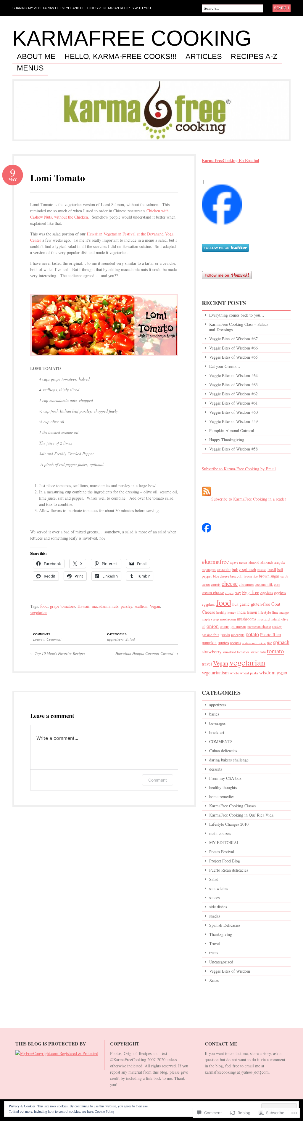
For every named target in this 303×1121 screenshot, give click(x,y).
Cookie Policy (105, 1111)
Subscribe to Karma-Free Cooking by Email (239, 469)
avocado (224, 569)
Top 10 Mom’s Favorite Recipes (57, 653)
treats (213, 952)
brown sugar (269, 576)
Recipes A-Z (254, 56)
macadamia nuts (105, 606)
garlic (244, 604)
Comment (157, 779)
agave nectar (238, 562)
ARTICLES (204, 56)
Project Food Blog (224, 861)
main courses (220, 833)
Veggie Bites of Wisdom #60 (233, 412)
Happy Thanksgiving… (228, 439)
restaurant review (254, 643)
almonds (266, 562)
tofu (263, 652)
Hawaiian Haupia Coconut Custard (146, 653)
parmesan (238, 626)
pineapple (237, 635)
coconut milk (264, 584)
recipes (235, 642)
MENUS (30, 68)
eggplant (208, 604)
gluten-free (260, 604)
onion (213, 625)
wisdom (267, 672)
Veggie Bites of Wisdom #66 (233, 348)
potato (252, 634)
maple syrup (210, 619)
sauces (214, 897)
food (44, 606)
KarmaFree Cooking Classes (232, 806)
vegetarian (38, 612)
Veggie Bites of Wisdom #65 (233, 357)
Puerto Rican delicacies (228, 870)
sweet (255, 651)
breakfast (216, 732)
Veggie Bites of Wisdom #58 (233, 449)
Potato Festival (221, 851)
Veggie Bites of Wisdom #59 (233, 421)
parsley (126, 606)
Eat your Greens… (224, 366)
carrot (206, 584)
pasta (225, 634)
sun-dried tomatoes (236, 651)
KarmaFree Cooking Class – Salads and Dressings (238, 326)
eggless (280, 592)
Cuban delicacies (223, 750)
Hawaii (83, 606)
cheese (230, 583)
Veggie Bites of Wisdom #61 (233, 403)
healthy (221, 612)
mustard (263, 619)
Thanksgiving (220, 934)
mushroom (228, 619)
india (241, 612)
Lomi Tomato (57, 178)
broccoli (236, 576)
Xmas (214, 980)
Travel (214, 943)
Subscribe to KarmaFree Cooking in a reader (248, 499)
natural (275, 619)
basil (271, 569)
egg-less (266, 592)
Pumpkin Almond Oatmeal (231, 430)
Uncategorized (221, 962)
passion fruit (210, 635)
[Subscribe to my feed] (206, 499)
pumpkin (209, 642)
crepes (229, 593)
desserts (215, 769)
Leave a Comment (47, 639)
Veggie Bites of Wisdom (229, 971)
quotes (223, 642)
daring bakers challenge (229, 760)
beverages (217, 723)
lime (275, 612)
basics (214, 714)
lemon (252, 612)
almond (254, 562)
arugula (279, 562)
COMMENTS (221, 741)
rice (269, 642)
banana (261, 570)
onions (224, 626)
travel (207, 664)
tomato (275, 651)
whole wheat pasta (244, 673)
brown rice (251, 576)
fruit (235, 604)
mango (284, 612)
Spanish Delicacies (224, 925)
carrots (215, 584)
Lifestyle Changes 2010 (229, 824)
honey (232, 612)
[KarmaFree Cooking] (222, 227)
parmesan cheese (259, 626)
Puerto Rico (270, 634)
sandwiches (218, 888)
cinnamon (246, 584)
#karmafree (215, 561)
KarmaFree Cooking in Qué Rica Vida (241, 815)
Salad (130, 639)
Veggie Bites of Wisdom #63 (233, 384)
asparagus (209, 569)
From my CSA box (225, 778)
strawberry (212, 651)
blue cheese (221, 576)
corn (277, 584)
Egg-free (250, 592)
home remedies (221, 796)
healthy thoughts (223, 787)
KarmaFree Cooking (132, 38)
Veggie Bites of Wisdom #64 (233, 375)
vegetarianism (215, 672)
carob (284, 576)
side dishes (218, 907)
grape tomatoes (62, 606)
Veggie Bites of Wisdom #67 (233, 338)
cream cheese (213, 592)
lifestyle (264, 612)
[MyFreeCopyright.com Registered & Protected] (56, 1053)
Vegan (155, 606)
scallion (141, 606)
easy (238, 592)
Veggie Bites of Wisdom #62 (233, 394)
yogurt (282, 673)
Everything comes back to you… (236, 315)
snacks (214, 916)
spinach (281, 642)
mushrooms (246, 619)
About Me (36, 56)
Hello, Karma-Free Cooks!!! (121, 56)
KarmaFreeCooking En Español (230, 160)
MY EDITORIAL (224, 842)
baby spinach (244, 569)
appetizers (115, 639)
